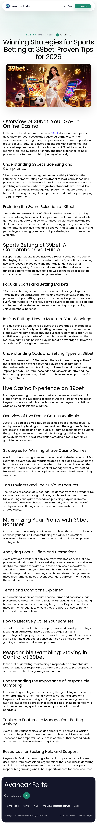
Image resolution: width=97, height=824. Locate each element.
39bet (54, 133)
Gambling (31, 35)
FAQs (36, 805)
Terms (82, 815)
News (26, 805)
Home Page (12, 805)
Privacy (73, 815)
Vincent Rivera (65, 35)
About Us (64, 815)
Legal (89, 815)
